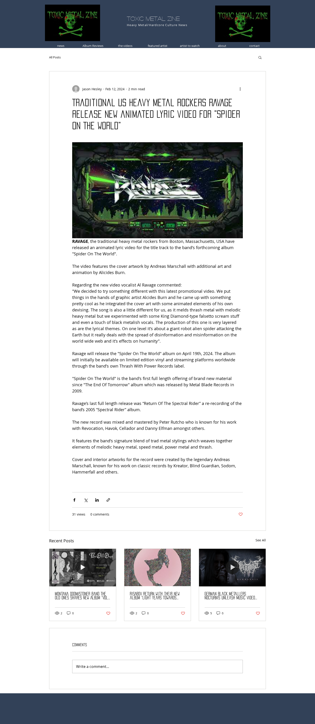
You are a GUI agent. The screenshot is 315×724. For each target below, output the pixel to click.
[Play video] (157, 190)
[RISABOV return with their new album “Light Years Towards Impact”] (157, 567)
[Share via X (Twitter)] (85, 500)
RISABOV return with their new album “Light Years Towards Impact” (155, 596)
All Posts (55, 57)
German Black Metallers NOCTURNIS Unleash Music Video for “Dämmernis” (230, 596)
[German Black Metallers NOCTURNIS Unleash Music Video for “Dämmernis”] (232, 567)
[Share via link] (108, 500)
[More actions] (240, 89)
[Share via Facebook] (74, 500)
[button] (260, 57)
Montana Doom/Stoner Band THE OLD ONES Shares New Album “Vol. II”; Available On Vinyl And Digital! (82, 596)
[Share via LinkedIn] (97, 500)
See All (261, 540)
